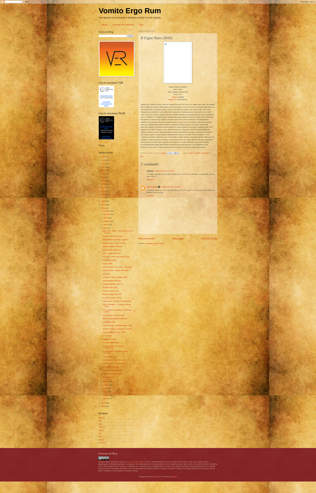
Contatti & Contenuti (123, 24)
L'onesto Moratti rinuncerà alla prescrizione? (113, 347)
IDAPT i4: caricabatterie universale (115, 319)
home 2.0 (102, 427)
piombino (102, 443)
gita (100, 424)
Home (105, 24)
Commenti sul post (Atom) (154, 243)
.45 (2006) (106, 274)
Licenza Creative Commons (136, 462)
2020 (103, 177)
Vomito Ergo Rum (130, 11)
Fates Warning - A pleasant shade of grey (117, 325)
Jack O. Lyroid (152, 187)
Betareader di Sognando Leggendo (115, 240)
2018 (103, 184)
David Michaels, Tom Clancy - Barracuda (117, 267)
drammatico (205, 153)
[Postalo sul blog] (170, 153)
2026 (103, 157)
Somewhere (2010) (109, 260)
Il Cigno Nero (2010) (110, 357)
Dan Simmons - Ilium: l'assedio (114, 360)
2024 (103, 164)
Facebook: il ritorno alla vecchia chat (116, 257)
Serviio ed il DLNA (109, 339)
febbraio (106, 395)
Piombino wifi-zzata (110, 287)
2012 (103, 205)
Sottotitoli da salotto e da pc (113, 236)
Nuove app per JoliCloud (112, 281)
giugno (106, 381)
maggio (106, 385)
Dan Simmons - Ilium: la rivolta (114, 315)
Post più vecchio (209, 238)
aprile (105, 388)
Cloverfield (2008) (109, 322)
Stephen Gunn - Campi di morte (114, 243)
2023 (103, 167)
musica (101, 440)
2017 (103, 188)
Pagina (174, 97)
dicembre (106, 211)
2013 (103, 201)
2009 (103, 406)
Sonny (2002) (107, 264)
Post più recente (146, 238)
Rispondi (150, 180)
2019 (103, 181)
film (142, 156)
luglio (105, 228)
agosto (106, 224)
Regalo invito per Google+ (112, 374)
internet (101, 430)
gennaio (106, 398)
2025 (103, 160)
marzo (105, 392)
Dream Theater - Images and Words (116, 270)
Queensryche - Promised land (113, 363)
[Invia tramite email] (168, 153)
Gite (141, 24)
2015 (103, 194)
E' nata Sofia (107, 336)
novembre (107, 214)
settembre (107, 221)
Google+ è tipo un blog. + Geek (114, 332)
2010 (103, 403)
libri (100, 433)
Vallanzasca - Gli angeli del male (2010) (117, 301)
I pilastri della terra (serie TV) (113, 284)
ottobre (106, 218)
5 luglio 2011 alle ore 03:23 (170, 187)
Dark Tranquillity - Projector (112, 246)
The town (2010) (108, 377)
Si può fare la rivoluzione (112, 250)
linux (100, 436)
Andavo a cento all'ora (111, 291)
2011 (103, 208)
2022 (103, 170)
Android (102, 418)
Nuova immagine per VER (112, 294)
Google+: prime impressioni (113, 370)
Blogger (174, 477)
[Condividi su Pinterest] (178, 153)
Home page (177, 238)
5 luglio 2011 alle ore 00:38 (164, 171)
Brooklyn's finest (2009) (111, 342)
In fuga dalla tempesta (110, 367)
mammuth (157, 477)
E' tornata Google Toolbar (112, 298)
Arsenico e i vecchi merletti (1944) (115, 277)
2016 (103, 191)
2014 (103, 198)
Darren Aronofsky (194, 153)
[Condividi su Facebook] (175, 153)
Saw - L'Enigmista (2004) (112, 253)
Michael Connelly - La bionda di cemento (117, 329)
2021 (103, 174)
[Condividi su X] (173, 153)
